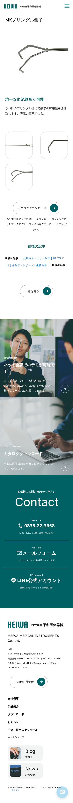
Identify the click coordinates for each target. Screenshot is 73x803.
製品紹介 (13, 706)
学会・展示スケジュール (21, 730)
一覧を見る (32, 291)
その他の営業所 (24, 682)
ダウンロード (16, 714)
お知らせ (13, 722)
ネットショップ (16, 737)
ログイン (15, 790)
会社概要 (13, 698)
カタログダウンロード (32, 208)
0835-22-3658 (25, 658)
